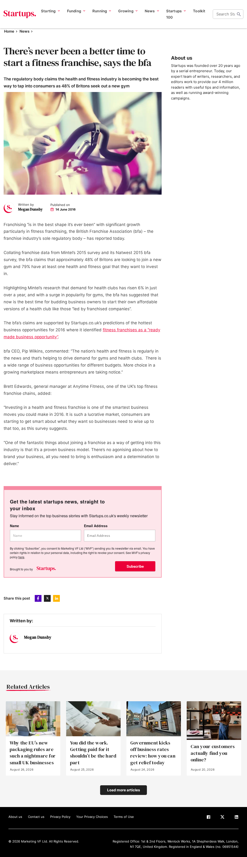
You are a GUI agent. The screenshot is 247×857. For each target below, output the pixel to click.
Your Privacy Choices (92, 817)
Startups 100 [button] (174, 14)
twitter (47, 598)
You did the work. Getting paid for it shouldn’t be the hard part (93, 753)
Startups (20, 14)
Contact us (36, 817)
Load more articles (123, 790)
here (21, 557)
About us (15, 817)
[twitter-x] (222, 818)
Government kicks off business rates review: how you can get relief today (152, 753)
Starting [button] (48, 11)
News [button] (150, 11)
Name (14, 526)
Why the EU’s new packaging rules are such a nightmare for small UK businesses (32, 753)
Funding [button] (74, 11)
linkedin (56, 598)
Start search (238, 14)
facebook (38, 598)
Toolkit (199, 11)
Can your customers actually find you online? (213, 753)
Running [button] (99, 11)
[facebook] (208, 818)
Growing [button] (125, 11)
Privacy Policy (60, 817)
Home (9, 31)
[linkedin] (236, 818)
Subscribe (135, 566)
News (24, 31)
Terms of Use (124, 817)
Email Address (96, 526)
